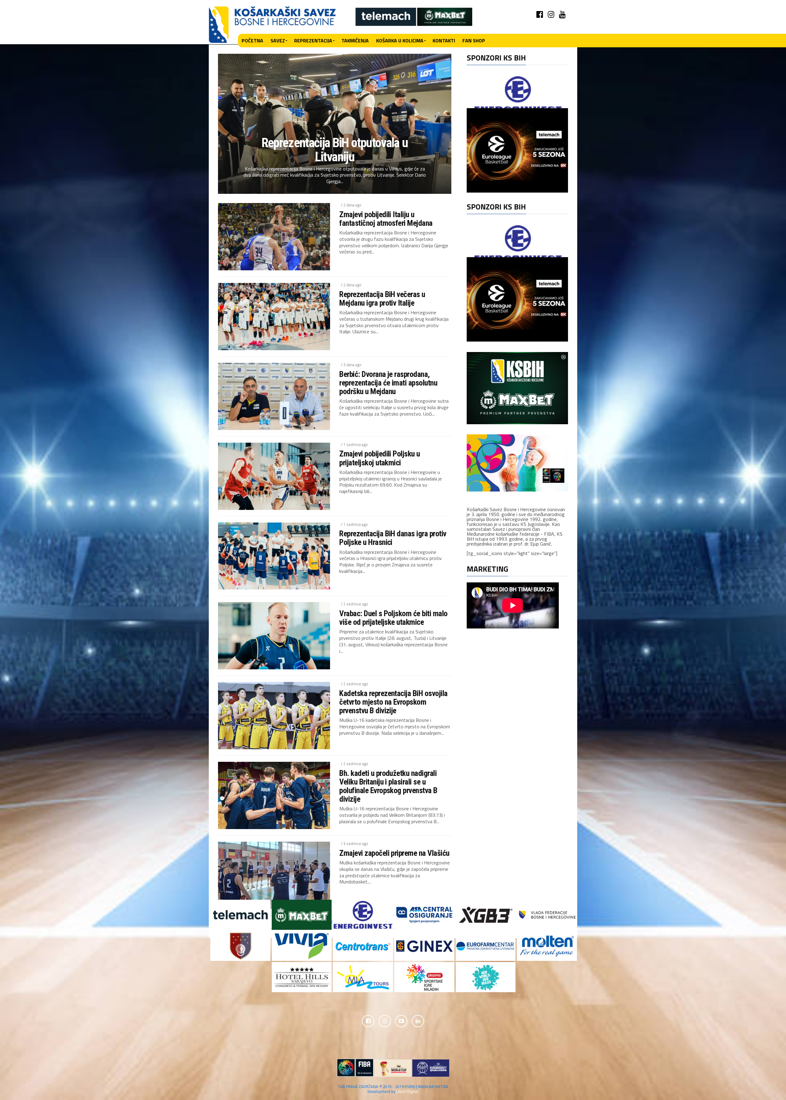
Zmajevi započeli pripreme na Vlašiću (394, 853)
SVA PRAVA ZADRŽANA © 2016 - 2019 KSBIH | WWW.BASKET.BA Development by (393, 1088)
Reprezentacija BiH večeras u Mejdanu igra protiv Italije (382, 298)
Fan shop (473, 40)
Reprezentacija (313, 40)
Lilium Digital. (407, 1091)
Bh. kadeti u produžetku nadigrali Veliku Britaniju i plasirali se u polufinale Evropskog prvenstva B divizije (388, 786)
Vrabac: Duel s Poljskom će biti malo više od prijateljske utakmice (393, 617)
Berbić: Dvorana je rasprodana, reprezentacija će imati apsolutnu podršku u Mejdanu (388, 383)
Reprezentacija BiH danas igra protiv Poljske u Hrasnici (392, 537)
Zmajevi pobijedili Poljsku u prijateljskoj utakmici (379, 458)
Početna (252, 40)
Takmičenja (355, 40)
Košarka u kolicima (399, 40)
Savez (277, 40)
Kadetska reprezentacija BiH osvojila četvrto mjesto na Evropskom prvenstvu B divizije (393, 702)
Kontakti (444, 40)
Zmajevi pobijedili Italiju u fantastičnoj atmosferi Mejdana (386, 218)
